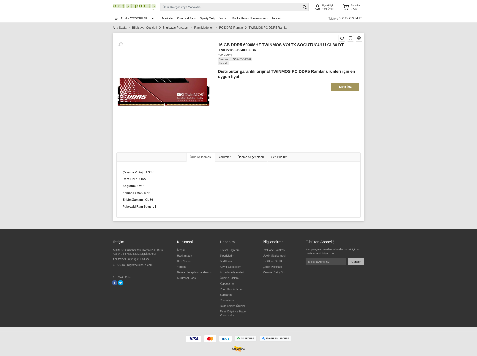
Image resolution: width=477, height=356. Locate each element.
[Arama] (305, 7)
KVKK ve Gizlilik (273, 261)
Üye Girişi (327, 5)
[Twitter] (120, 282)
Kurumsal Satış (186, 18)
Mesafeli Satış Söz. (274, 272)
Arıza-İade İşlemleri (232, 272)
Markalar (167, 18)
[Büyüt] (120, 44)
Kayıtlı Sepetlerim (230, 266)
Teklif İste (345, 87)
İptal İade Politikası (274, 250)
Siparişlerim (227, 255)
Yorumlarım (227, 300)
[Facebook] (114, 282)
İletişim (276, 18)
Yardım (223, 18)
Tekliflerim (226, 261)
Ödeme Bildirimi (229, 277)
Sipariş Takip (207, 18)
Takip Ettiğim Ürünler (232, 305)
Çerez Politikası (272, 266)
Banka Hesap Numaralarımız (250, 18)
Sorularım (226, 294)
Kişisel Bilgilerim (230, 250)
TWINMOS (225, 55)
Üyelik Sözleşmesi (274, 255)
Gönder (356, 261)
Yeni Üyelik (328, 8)
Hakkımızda (184, 255)
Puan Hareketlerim (231, 289)
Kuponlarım (227, 283)
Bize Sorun (183, 261)
